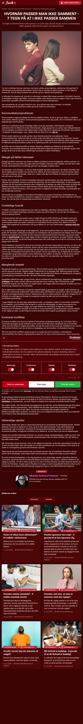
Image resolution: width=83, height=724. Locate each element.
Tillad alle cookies (68, 384)
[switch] (31, 369)
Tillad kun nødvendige (15, 384)
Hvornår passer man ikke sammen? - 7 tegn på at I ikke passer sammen (31, 9)
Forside (4, 9)
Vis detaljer (72, 377)
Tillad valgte (41, 384)
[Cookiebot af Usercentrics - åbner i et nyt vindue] (71, 338)
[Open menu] (3, 2)
